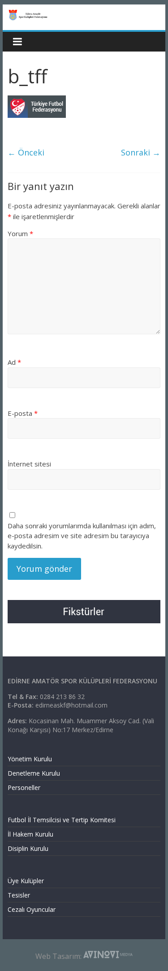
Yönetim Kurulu (30, 759)
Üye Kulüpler (26, 880)
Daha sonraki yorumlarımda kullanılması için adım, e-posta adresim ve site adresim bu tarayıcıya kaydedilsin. (82, 535)
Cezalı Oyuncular (32, 909)
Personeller (24, 787)
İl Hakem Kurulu (30, 834)
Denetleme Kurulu (34, 773)
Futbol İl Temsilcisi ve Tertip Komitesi (62, 820)
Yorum (20, 233)
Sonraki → (140, 152)
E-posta (23, 413)
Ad (14, 362)
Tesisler (19, 895)
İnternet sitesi (29, 463)
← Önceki (26, 152)
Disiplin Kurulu (28, 848)
